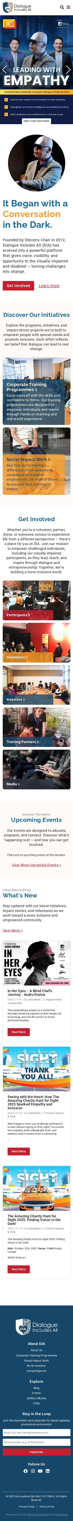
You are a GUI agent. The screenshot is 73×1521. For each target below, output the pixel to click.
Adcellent (34, 999)
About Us (36, 1350)
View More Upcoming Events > (36, 865)
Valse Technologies (38, 1514)
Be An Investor (36, 1365)
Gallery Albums (36, 1398)
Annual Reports (36, 1371)
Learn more (49, 285)
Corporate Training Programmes (36, 1355)
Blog (37, 1388)
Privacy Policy (27, 1506)
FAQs (36, 1403)
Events (36, 1393)
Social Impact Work (36, 1360)
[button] (35, 120)
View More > (13, 930)
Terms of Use (47, 1506)
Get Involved (18, 285)
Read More (19, 1032)
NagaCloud (61, 1514)
